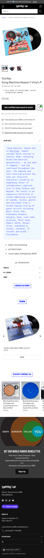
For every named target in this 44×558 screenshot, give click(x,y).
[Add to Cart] (18, 397)
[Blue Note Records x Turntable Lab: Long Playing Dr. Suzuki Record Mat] (30, 390)
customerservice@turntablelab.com (15, 527)
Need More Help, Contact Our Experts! (19, 133)
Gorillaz (6, 78)
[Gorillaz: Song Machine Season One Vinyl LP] (22, 42)
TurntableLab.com (20, 553)
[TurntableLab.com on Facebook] (2, 500)
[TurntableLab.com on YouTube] (13, 500)
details (35, 1)
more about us (7, 494)
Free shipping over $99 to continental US (20, 120)
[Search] (40, 11)
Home (4, 17)
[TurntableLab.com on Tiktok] (9, 500)
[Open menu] (3, 6)
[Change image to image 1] (5, 68)
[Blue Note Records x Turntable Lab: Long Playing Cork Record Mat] (11, 390)
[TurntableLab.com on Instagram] (6, 500)
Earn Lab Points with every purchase (18, 124)
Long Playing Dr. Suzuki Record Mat (30, 407)
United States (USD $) (12, 549)
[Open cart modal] (40, 6)
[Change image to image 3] (19, 68)
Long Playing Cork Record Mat (10, 407)
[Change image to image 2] (12, 68)
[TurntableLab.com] (22, 6)
